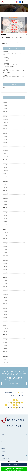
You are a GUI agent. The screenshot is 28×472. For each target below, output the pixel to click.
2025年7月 (5, 130)
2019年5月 (5, 274)
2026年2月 (5, 114)
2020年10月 (5, 232)
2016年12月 (5, 356)
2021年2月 (5, 221)
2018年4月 (5, 311)
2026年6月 (5, 102)
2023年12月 (5, 170)
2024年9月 (5, 159)
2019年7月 (5, 269)
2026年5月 (5, 105)
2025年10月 (5, 122)
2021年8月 (5, 204)
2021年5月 (5, 212)
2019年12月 (5, 255)
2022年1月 (5, 190)
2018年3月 (5, 314)
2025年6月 (5, 133)
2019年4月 (5, 277)
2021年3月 (5, 218)
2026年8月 (5, 99)
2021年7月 (5, 207)
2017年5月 (5, 342)
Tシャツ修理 (3, 437)
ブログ (6, 12)
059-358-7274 (15, 378)
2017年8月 (5, 334)
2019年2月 (5, 283)
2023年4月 (5, 178)
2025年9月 (5, 125)
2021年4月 (5, 215)
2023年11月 (5, 173)
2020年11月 (5, 229)
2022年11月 (5, 184)
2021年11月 (5, 195)
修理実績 (2, 444)
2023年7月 (5, 176)
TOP (2, 12)
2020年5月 (5, 246)
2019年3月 (5, 280)
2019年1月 (5, 286)
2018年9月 (5, 297)
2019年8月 (5, 266)
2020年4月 (5, 249)
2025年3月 (5, 142)
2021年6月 (5, 210)
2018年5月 (5, 308)
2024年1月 (5, 167)
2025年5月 (5, 136)
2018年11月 (5, 291)
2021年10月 (5, 198)
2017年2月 (5, 351)
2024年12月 (5, 150)
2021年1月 (5, 224)
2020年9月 (5, 235)
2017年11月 (5, 325)
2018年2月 (5, 317)
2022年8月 (5, 187)
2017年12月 (5, 322)
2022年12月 (5, 181)
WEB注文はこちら (14, 383)
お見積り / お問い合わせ (5, 458)
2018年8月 (5, 300)
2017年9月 (5, 331)
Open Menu (25, 2)
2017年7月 (5, 337)
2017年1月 (5, 354)
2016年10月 (5, 362)
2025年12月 (5, 119)
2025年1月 (5, 147)
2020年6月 (5, 243)
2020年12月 (5, 227)
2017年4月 (5, 345)
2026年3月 (5, 111)
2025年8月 (5, 128)
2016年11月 (5, 359)
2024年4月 (5, 164)
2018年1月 (5, 320)
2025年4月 (5, 139)
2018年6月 (5, 305)
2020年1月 (5, 252)
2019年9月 (5, 263)
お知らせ (4, 87)
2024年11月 (5, 153)
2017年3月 (5, 348)
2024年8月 (5, 162)
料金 (1, 441)
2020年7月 (5, 241)
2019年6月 (5, 272)
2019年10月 (5, 260)
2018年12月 (5, 289)
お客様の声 (3, 448)
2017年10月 (5, 328)
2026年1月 (5, 116)
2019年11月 (5, 258)
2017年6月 (5, 339)
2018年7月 (5, 303)
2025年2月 (5, 145)
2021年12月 (5, 193)
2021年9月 (5, 201)
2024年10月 (5, 156)
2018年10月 (5, 294)
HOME (2, 430)
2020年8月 (5, 238)
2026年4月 (5, 108)
